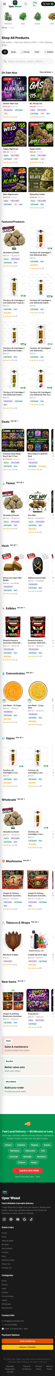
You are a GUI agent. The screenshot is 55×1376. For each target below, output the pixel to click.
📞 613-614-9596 (9, 1325)
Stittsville (27, 1156)
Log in (35, 3)
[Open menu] (4, 4)
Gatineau (21, 1145)
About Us (6, 1264)
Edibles (5, 1292)
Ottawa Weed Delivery (40, 1359)
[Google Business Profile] (24, 1219)
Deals (13, 52)
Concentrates (8, 1296)
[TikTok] (31, 1219)
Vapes (4, 1300)
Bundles (5, 1244)
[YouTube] (17, 1219)
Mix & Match (7, 1248)
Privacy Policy (39, 1367)
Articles (5, 1252)
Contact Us (7, 1268)
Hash (37, 52)
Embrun (21, 1162)
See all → (14, 421)
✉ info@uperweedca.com (13, 1321)
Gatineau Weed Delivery (18, 1362)
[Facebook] (11, 1219)
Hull (43, 1151)
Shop (4, 1237)
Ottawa (8, 1145)
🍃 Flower (25, 52)
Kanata (47, 1145)
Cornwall (13, 1156)
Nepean (34, 1145)
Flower (5, 1285)
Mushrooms (7, 1308)
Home (4, 28)
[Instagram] (4, 1219)
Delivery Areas (8, 1260)
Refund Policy (49, 1367)
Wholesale (6, 1304)
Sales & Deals (7, 1241)
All (5, 52)
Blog (4, 1256)
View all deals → (46, 72)
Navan (34, 1162)
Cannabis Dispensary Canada (10, 1369)
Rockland (41, 1156)
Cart (49, 4)
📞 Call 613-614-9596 (27, 1170)
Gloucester (30, 1151)
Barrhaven (14, 1151)
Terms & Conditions (26, 1367)
